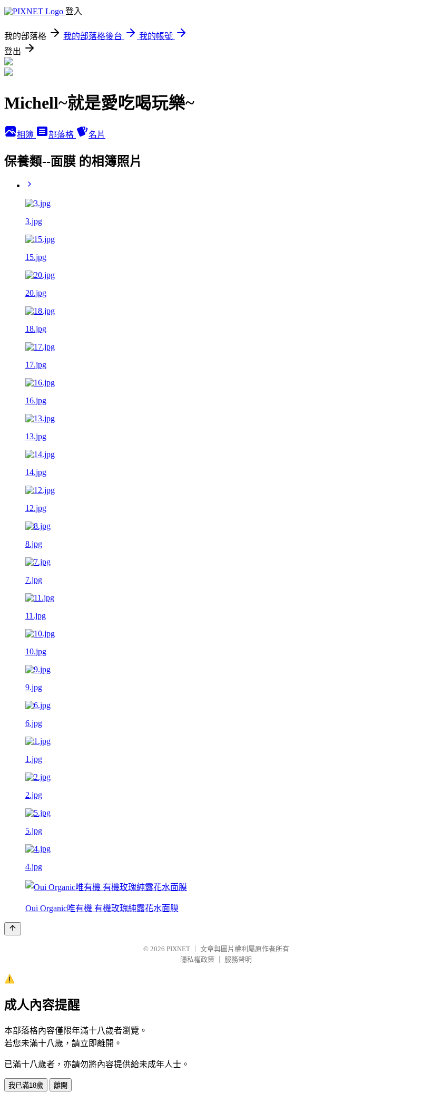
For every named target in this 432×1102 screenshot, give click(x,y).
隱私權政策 (197, 959)
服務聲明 (238, 959)
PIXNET (178, 949)
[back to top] (12, 928)
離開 (60, 1085)
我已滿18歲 (25, 1085)
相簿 (26, 134)
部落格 (62, 134)
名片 (97, 134)
